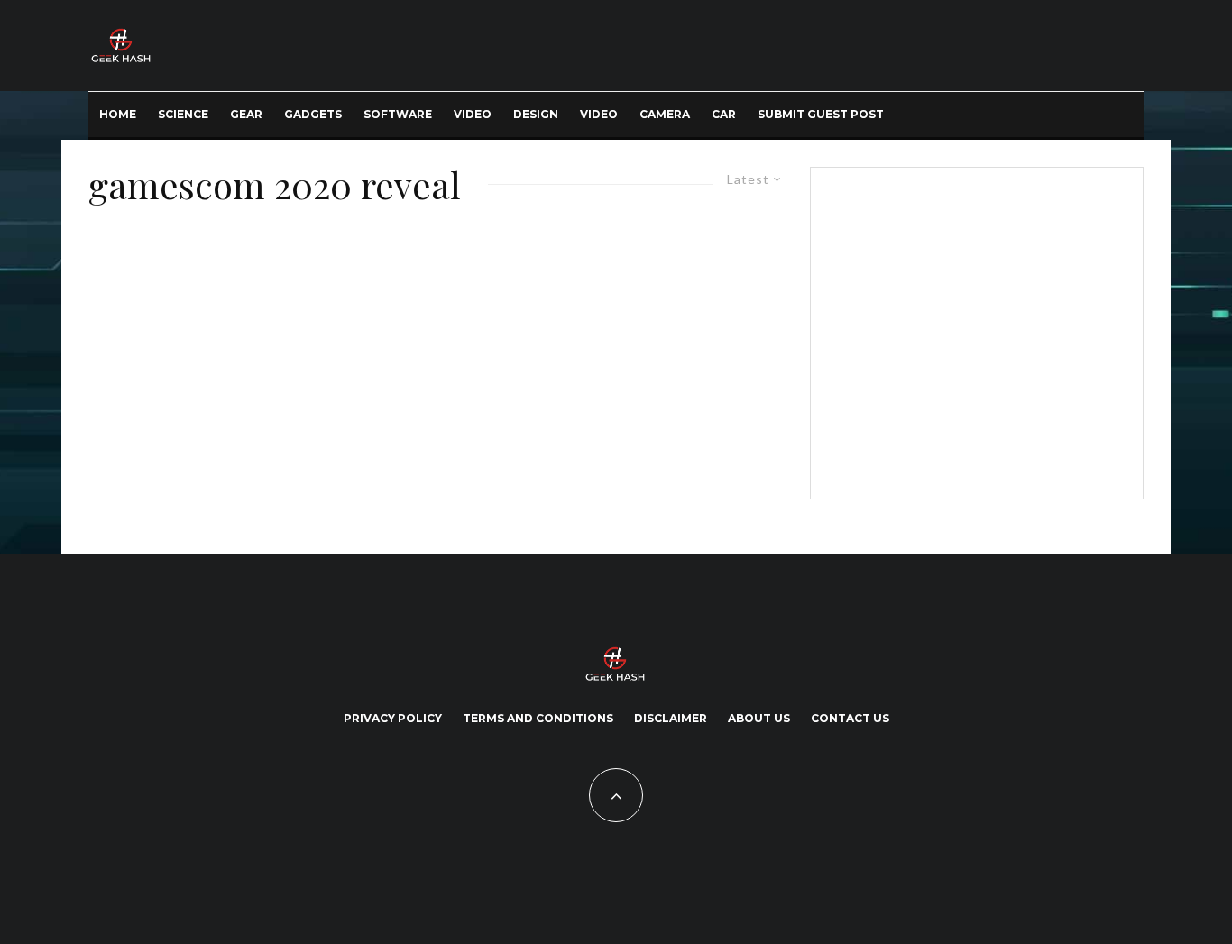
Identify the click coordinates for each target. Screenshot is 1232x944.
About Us (759, 718)
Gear (246, 114)
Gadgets (313, 114)
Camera (664, 114)
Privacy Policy (393, 718)
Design (535, 114)
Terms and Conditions (538, 718)
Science (183, 114)
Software (397, 114)
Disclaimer (670, 718)
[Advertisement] (973, 330)
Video (473, 114)
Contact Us (850, 718)
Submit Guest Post (821, 114)
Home (117, 114)
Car (724, 114)
